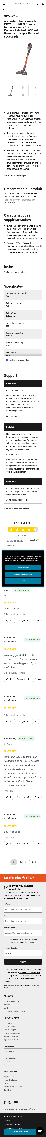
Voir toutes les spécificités (19, 360)
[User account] (43, 4)
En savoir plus (9, 203)
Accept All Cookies (23, 581)
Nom (6, 916)
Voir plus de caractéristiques (15, 175)
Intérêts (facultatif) (11, 948)
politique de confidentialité (29, 972)
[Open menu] (4, 4)
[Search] (37, 4)
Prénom (7, 904)
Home (3, 10)
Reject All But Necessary (23, 574)
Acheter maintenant (20, 1132)
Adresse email (9, 928)
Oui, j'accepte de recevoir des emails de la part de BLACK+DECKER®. (23, 941)
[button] (5, 1102)
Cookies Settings (23, 567)
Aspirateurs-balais (14, 10)
